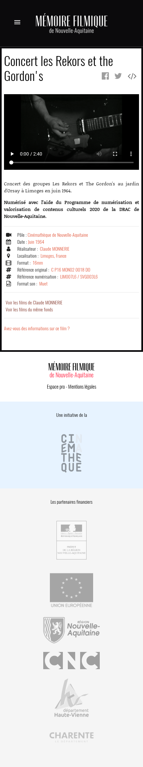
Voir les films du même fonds (29, 309)
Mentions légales (82, 386)
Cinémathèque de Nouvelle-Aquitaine (58, 235)
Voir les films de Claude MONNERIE (34, 302)
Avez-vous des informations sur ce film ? (37, 328)
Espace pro (56, 386)
